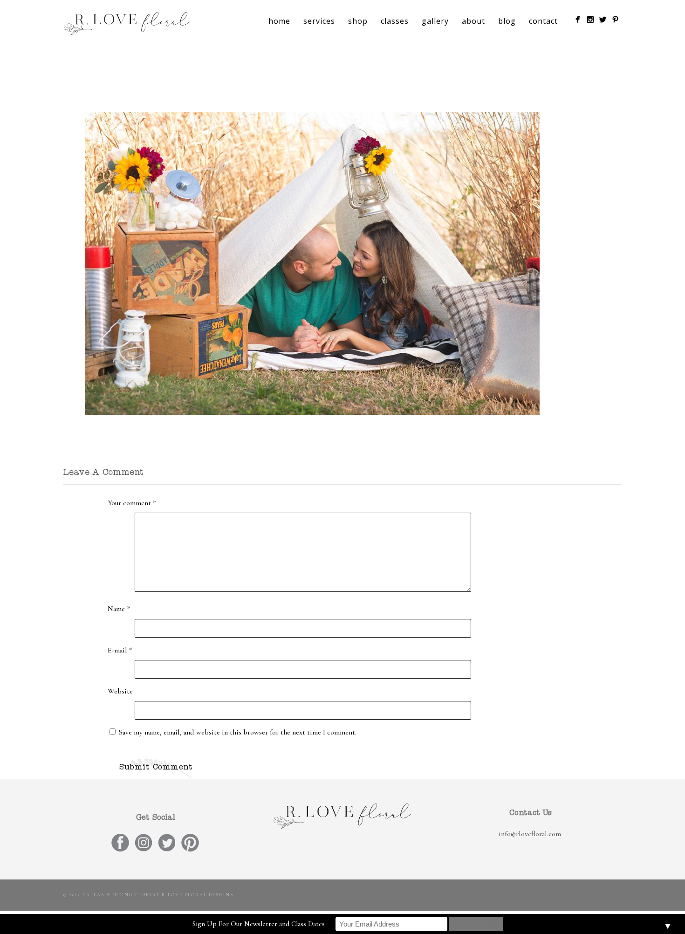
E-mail (120, 650)
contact (543, 21)
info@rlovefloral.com (530, 833)
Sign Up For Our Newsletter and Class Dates (258, 924)
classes (395, 21)
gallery (435, 21)
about (473, 21)
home (279, 21)
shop (358, 21)
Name (119, 608)
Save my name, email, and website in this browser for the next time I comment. (237, 732)
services (319, 21)
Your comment (132, 503)
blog (507, 21)
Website (120, 691)
